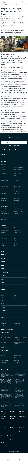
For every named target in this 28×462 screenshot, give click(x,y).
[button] (1, 2)
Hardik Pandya (4, 181)
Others (2, 305)
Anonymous (5, 26)
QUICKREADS (4, 319)
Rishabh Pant (3, 183)
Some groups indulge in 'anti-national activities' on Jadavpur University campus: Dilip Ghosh (20, 409)
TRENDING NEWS (5, 338)
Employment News (18, 235)
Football (15, 300)
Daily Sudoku (3, 328)
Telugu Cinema (17, 363)
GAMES (2, 326)
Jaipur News (16, 199)
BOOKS (2, 309)
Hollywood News (17, 214)
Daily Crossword (17, 328)
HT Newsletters (22, 419)
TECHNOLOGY (4, 295)
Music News (3, 216)
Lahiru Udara (16, 186)
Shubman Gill (3, 178)
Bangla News (16, 365)
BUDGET (2, 274)
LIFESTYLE (3, 241)
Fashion (2, 246)
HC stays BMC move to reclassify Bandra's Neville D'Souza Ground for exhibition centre (7, 394)
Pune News (16, 206)
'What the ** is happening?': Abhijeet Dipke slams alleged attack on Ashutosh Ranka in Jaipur (7, 379)
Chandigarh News (4, 194)
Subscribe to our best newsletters (14, 144)
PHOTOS (3, 267)
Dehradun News (17, 194)
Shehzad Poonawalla (18, 351)
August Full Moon (17, 345)
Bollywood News (4, 214)
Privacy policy (4, 419)
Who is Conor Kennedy (5, 343)
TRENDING (3, 260)
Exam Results (3, 238)
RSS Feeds (12, 424)
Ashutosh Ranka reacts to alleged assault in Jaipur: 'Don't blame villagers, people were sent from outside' (6, 409)
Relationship (3, 251)
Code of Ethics (22, 421)
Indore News (3, 199)
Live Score (3, 175)
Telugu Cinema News (5, 219)
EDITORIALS (3, 288)
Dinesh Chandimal (4, 186)
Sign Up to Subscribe (14, 151)
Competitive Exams (5, 235)
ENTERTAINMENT (5, 212)
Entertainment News (5, 365)
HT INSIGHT (3, 312)
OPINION (3, 284)
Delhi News (3, 196)
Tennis (15, 303)
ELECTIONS (3, 316)
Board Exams (17, 233)
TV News (16, 219)
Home (2, 4)
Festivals (16, 246)
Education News (17, 238)
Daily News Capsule (5, 147)
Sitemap (2, 424)
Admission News (4, 233)
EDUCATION (3, 230)
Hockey (2, 303)
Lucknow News (17, 201)
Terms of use (21, 417)
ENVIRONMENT (4, 277)
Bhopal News (17, 191)
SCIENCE (3, 281)
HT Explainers (17, 370)
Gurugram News (17, 196)
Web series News (4, 221)
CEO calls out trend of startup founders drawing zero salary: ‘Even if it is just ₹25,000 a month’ (20, 379)
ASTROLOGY (3, 225)
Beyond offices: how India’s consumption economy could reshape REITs (20, 401)
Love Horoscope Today (5, 345)
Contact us (12, 417)
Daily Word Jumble (5, 331)
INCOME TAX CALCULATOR (7, 334)
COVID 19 (3, 323)
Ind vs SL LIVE (17, 183)
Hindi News (16, 368)
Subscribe (24, 1)
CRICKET (3, 170)
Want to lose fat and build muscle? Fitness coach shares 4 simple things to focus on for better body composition (6, 402)
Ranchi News (3, 208)
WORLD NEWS (4, 163)
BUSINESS (3, 263)
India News (17, 4)
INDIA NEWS (3, 166)
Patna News (3, 206)
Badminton (3, 300)
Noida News (16, 203)
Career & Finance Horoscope (20, 343)
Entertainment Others (18, 221)
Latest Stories (5, 375)
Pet (1, 253)
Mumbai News (4, 203)
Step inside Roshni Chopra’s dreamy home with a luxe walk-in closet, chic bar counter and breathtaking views (20, 394)
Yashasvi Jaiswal (17, 181)
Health (2, 248)
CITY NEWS (3, 189)
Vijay (2, 340)
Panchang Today (4, 347)
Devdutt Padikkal (17, 178)
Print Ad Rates (13, 421)
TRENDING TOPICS (5, 356)
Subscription (3, 421)
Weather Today (13, 419)
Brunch (15, 243)
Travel (15, 251)
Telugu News (3, 368)
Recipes (15, 248)
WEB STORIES (4, 256)
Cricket (11, 4)
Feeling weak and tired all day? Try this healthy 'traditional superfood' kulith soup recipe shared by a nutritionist (20, 387)
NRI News (3, 370)
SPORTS (2, 298)
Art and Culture (4, 243)
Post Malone (16, 340)
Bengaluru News (4, 191)
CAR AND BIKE (4, 291)
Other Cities (16, 208)
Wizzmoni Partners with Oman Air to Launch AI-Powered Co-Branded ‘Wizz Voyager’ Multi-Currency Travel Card (6, 387)
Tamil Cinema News (18, 216)
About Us (3, 417)
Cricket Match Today (18, 172)
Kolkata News (3, 201)
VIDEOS (2, 270)
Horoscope (3, 227)
